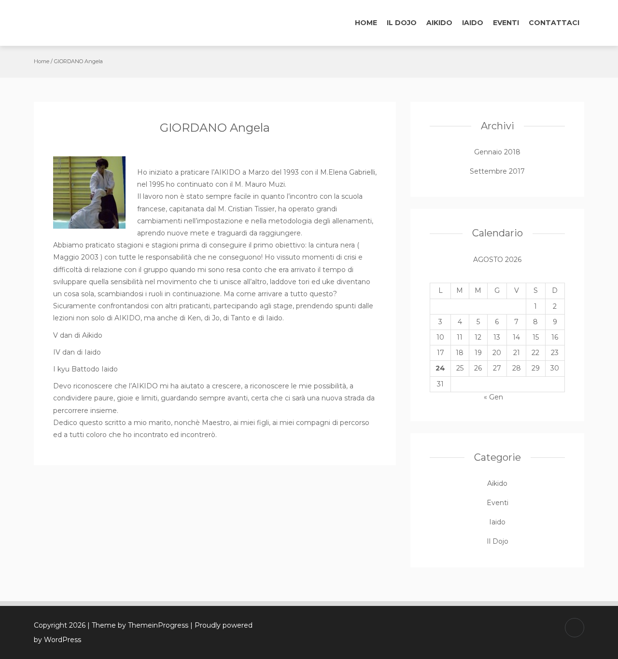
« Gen (493, 397)
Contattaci (554, 22)
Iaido (472, 22)
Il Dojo (402, 22)
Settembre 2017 (497, 171)
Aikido (439, 22)
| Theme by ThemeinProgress (137, 625)
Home (366, 22)
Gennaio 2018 (497, 152)
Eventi (506, 22)
